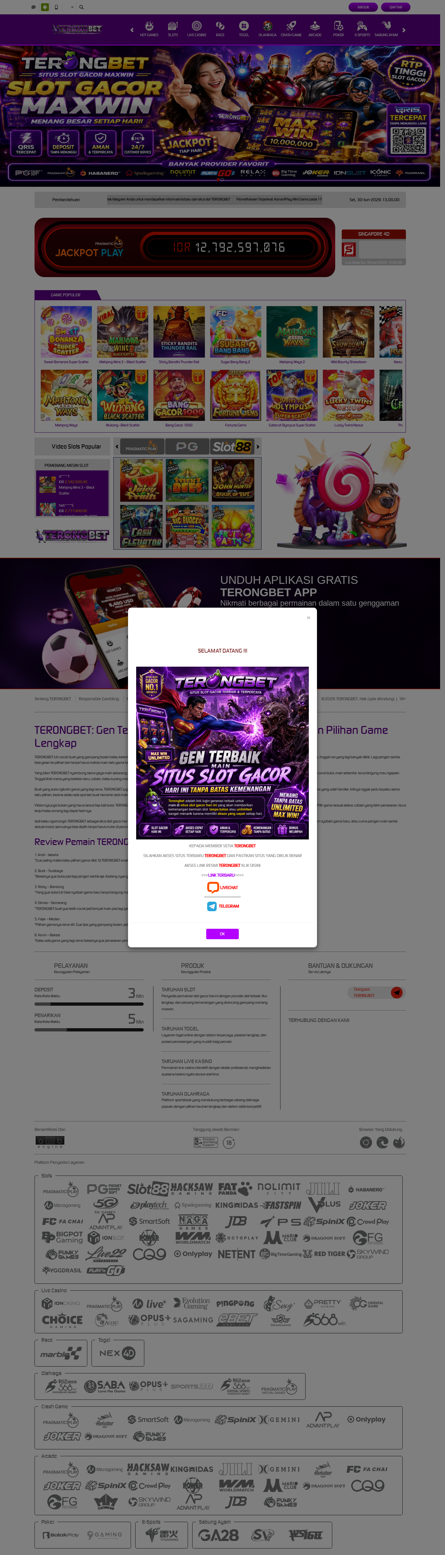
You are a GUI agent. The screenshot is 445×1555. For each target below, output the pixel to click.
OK (222, 934)
